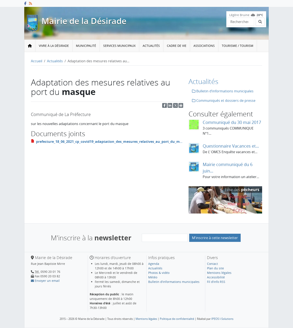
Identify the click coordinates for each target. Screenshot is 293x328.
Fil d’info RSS (216, 282)
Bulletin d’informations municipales (224, 91)
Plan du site (215, 268)
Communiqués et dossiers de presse (225, 100)
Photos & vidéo (158, 273)
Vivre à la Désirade (54, 46)
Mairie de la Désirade (83, 21)
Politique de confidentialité (177, 319)
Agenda (153, 264)
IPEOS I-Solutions (222, 319)
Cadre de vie (176, 46)
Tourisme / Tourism (237, 46)
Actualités (151, 46)
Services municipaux (119, 46)
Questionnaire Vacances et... (231, 146)
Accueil (36, 61)
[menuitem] (53, 46)
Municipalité (86, 46)
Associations (204, 46)
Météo (152, 277)
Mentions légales (219, 273)
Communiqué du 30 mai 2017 (232, 122)
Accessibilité (216, 277)
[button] (180, 106)
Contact (212, 264)
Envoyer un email (47, 281)
